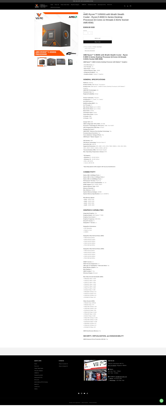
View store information (90, 50)
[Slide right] (76, 62)
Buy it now (97, 42)
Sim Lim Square (112, 365)
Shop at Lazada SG (63, 363)
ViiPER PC (36, 372)
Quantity (85, 30)
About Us (36, 384)
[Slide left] (35, 62)
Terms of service (85, 402)
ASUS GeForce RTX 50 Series (41, 382)
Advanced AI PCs (38, 377)
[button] (75, 4)
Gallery (36, 388)
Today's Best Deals (38, 368)
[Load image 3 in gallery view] (61, 62)
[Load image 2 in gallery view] (51, 62)
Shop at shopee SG (63, 366)
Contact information (93, 402)
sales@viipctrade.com (121, 376)
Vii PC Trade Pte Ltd (76, 402)
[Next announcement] (131, 1)
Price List (36, 366)
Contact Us (36, 386)
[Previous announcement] (34, 1)
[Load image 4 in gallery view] (70, 62)
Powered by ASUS (38, 375)
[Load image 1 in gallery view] (42, 62)
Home (35, 363)
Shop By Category (38, 370)
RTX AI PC (36, 379)
